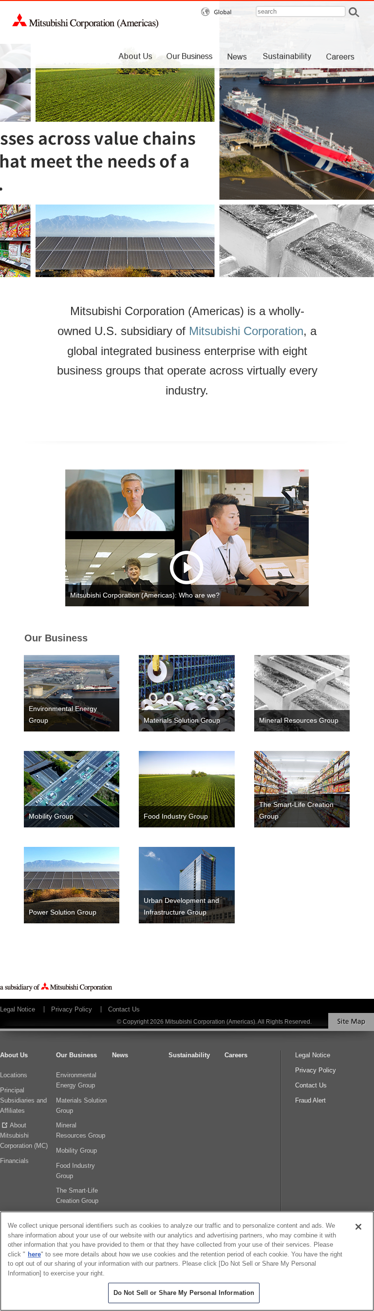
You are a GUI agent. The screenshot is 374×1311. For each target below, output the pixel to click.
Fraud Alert (310, 1100)
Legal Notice (17, 1009)
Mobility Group (76, 1150)
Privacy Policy (71, 1009)
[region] (187, 1261)
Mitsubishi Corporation (246, 330)
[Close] (358, 1226)
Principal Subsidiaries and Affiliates (23, 1100)
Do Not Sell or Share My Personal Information (184, 1292)
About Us (14, 1055)
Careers (235, 1055)
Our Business (76, 1055)
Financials (14, 1160)
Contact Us (124, 1009)
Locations (13, 1075)
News (120, 1055)
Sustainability (189, 1055)
